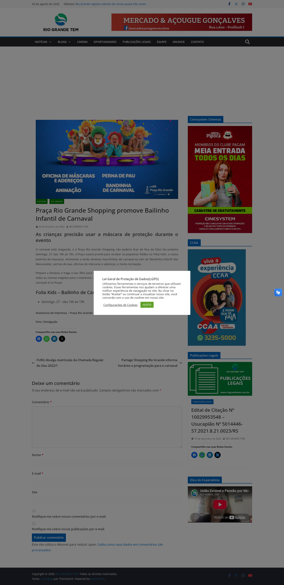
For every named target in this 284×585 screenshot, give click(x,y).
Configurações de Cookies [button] (120, 305)
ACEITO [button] (147, 304)
